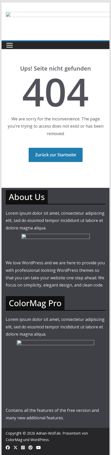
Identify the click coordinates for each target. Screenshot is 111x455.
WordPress (39, 439)
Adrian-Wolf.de (48, 433)
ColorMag (14, 439)
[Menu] (9, 45)
